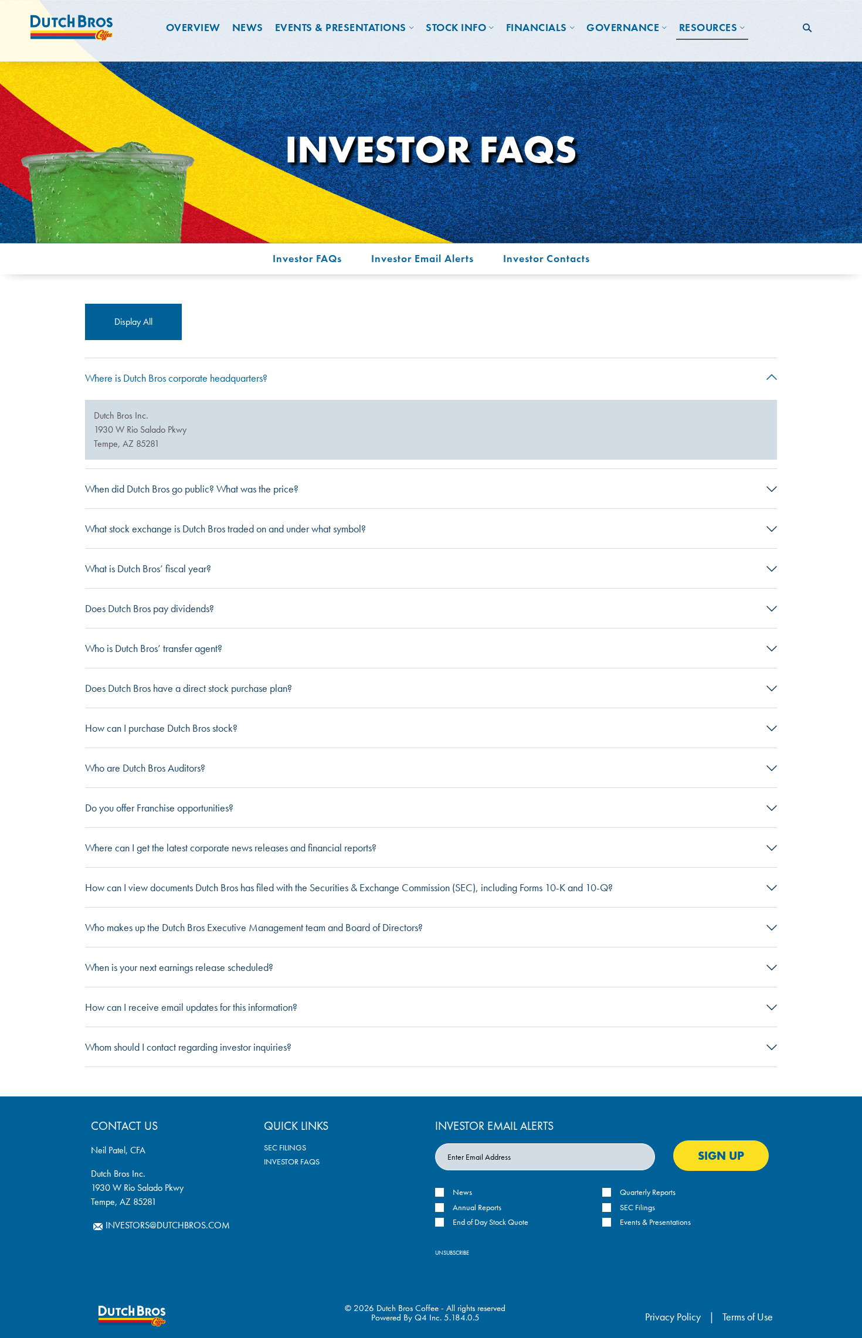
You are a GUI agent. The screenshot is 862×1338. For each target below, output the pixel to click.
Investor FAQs (307, 258)
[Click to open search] (807, 28)
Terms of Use (747, 1316)
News (462, 1192)
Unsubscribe (452, 1253)
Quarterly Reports (648, 1192)
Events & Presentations (655, 1222)
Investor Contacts (546, 258)
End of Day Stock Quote (490, 1222)
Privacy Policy (673, 1316)
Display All (133, 321)
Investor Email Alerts (422, 258)
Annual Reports (477, 1207)
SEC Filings (285, 1147)
